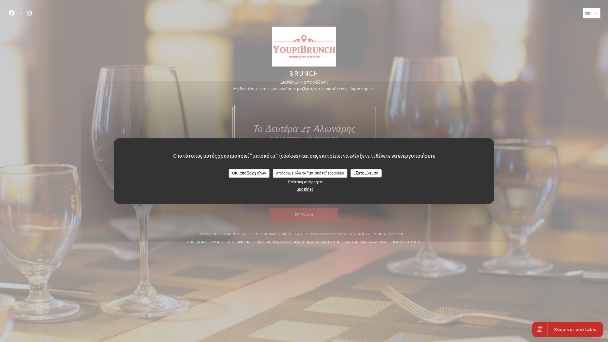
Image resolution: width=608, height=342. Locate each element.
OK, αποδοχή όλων (249, 173)
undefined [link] (305, 189)
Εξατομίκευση (366, 173)
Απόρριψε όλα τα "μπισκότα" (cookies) (310, 173)
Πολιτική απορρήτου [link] (306, 182)
